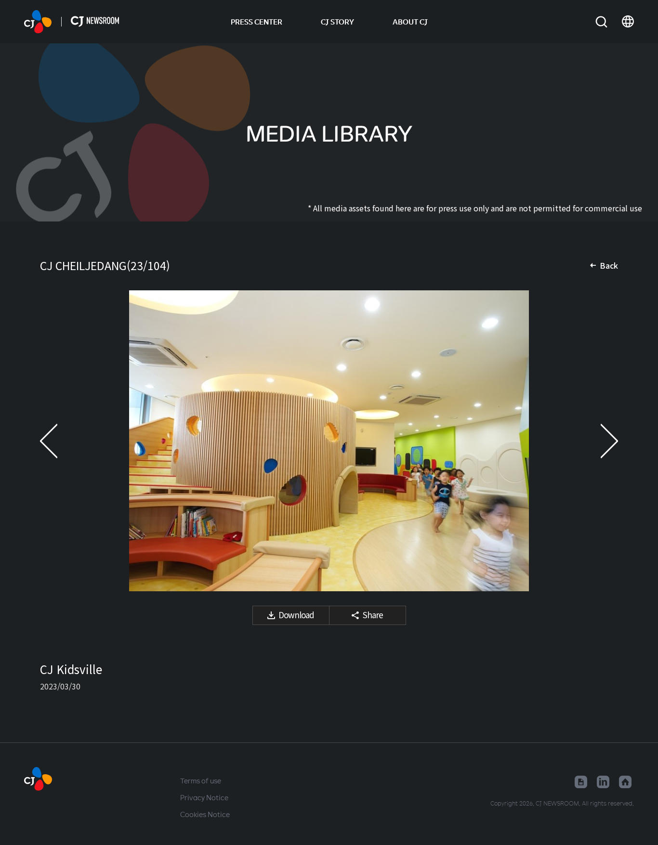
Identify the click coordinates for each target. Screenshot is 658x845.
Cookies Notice (205, 814)
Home (625, 782)
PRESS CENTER (256, 21)
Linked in (603, 782)
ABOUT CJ (410, 21)
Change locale (628, 21)
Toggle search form (601, 22)
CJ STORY (337, 21)
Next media (598, 440)
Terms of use (200, 780)
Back (609, 265)
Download (296, 615)
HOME (38, 21)
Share (373, 615)
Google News (581, 782)
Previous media (59, 440)
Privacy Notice (204, 797)
